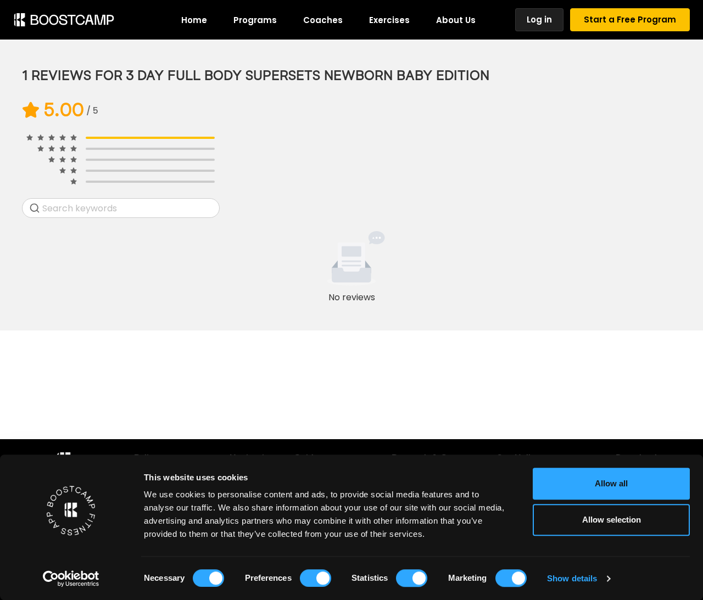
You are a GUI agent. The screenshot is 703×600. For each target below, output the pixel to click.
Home (194, 20)
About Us (456, 20)
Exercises (389, 20)
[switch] (315, 578)
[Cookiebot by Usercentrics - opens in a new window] (71, 578)
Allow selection (611, 519)
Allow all (611, 483)
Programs (255, 20)
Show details (572, 578)
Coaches (323, 20)
